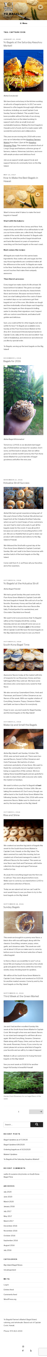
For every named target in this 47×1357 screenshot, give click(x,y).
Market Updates (10, 1154)
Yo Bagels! (13, 14)
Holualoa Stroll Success (16, 482)
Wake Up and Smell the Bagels (20, 724)
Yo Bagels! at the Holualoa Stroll (20, 583)
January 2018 (9, 1206)
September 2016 (11, 1240)
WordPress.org (10, 1299)
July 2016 (7, 1250)
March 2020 (9, 1202)
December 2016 (10, 1226)
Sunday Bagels (11, 907)
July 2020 (8, 1192)
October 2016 (9, 1236)
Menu (24, 23)
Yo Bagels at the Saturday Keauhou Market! (21, 1159)
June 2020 (8, 1197)
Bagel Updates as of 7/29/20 (16, 1140)
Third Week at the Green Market (21, 996)
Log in (6, 1285)
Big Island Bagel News (13, 1265)
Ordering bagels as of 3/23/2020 (17, 1149)
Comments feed (10, 1294)
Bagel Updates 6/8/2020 (14, 1145)
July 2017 (7, 1211)
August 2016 (9, 1245)
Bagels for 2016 (12, 361)
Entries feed (9, 1290)
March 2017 (8, 1221)
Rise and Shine (11, 815)
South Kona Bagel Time (16, 644)
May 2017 (8, 1216)
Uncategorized (10, 1270)
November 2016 (10, 1231)
